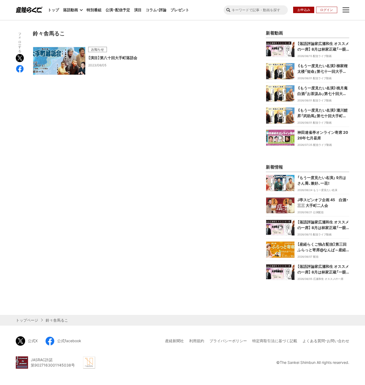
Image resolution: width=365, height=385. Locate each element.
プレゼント (179, 9)
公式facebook (69, 340)
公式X (33, 340)
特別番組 (94, 9)
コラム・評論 (156, 9)
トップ (53, 9)
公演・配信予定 (118, 9)
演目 (138, 9)
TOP (356, 306)
